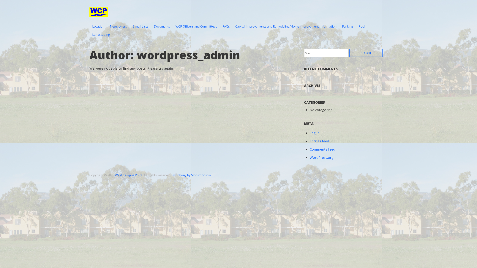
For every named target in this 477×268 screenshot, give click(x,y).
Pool (362, 26)
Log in (315, 133)
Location (98, 26)
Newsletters (118, 26)
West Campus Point (128, 175)
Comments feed (322, 149)
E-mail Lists (140, 26)
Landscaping (101, 35)
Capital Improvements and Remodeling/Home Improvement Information (286, 26)
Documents (162, 26)
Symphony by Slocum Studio (191, 175)
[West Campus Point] (98, 14)
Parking (347, 26)
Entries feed (319, 141)
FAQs (226, 26)
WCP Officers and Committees (196, 26)
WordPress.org (322, 157)
